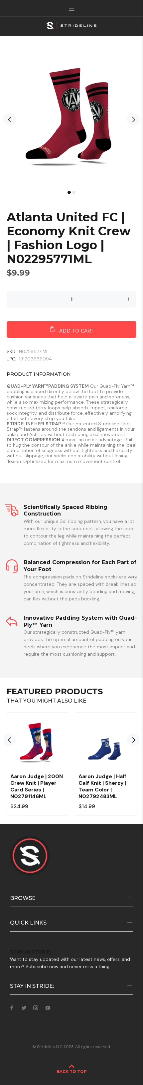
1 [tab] (69, 192)
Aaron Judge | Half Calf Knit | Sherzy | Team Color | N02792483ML (102, 786)
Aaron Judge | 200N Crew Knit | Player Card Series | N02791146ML (36, 786)
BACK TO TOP (72, 1071)
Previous (9, 119)
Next (133, 119)
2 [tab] (73, 192)
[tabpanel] (71, 116)
